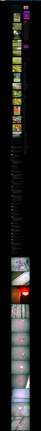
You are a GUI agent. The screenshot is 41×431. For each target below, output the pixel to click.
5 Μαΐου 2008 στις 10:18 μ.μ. (16, 179)
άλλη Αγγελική (25, 123)
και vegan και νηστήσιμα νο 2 (26, 84)
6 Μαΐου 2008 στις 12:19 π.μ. (16, 207)
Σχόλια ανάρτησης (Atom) (15, 253)
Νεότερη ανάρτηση (12, 252)
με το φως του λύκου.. (26, 144)
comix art (24, 70)
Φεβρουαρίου (26, 152)
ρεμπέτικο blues (25, 65)
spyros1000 (24, 117)
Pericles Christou (25, 112)
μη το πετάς (24, 77)
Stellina (24, 118)
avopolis (24, 92)
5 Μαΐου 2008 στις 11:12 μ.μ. (16, 193)
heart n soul (20, 2)
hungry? (24, 86)
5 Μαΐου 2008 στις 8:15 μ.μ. (15, 158)
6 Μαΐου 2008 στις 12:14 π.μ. (16, 204)
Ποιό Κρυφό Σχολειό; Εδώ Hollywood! (27, 67)
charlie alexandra (25, 97)
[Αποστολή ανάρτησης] (20, 143)
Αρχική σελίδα (17, 252)
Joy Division (25, 68)
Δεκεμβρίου (26, 133)
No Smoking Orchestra (25, 87)
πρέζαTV (24, 128)
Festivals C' (24, 75)
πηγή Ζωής (24, 82)
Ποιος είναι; (25, 141)
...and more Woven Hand (26, 89)
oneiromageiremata (25, 111)
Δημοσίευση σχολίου (13, 251)
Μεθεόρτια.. (25, 149)
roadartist (24, 116)
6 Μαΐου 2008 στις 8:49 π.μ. (15, 211)
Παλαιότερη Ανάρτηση (21, 252)
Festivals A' (24, 74)
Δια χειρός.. (25, 145)
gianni (24, 102)
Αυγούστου (25, 136)
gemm (24, 72)
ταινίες (24, 79)
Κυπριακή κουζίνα (25, 63)
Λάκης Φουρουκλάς (25, 126)
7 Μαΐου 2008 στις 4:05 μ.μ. (15, 237)
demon (24, 99)
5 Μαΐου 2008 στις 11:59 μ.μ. (16, 201)
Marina (24, 109)
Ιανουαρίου (25, 153)
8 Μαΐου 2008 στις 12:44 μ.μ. (16, 250)
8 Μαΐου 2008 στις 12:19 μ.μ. (16, 245)
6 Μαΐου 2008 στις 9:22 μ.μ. (15, 231)
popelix (24, 114)
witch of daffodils (25, 121)
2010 (24, 131)
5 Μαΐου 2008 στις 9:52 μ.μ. (15, 172)
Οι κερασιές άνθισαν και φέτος (26, 147)
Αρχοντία (24, 124)
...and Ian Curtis (25, 69)
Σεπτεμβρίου (26, 135)
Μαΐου (25, 138)
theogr (24, 119)
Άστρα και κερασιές (26, 140)
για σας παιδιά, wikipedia (26, 85)
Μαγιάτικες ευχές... (26, 150)
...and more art (25, 80)
